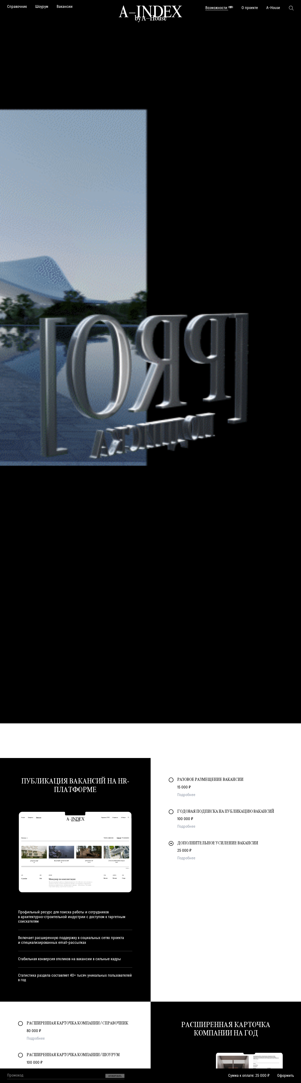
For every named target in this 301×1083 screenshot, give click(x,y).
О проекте (250, 8)
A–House (273, 8)
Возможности (219, 8)
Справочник (17, 7)
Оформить (285, 1075)
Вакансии (65, 7)
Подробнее (186, 795)
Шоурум (41, 7)
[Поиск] (291, 8)
